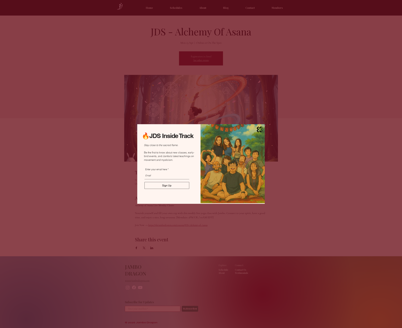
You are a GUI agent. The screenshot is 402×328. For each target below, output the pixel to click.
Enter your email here (156, 169)
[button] (259, 129)
